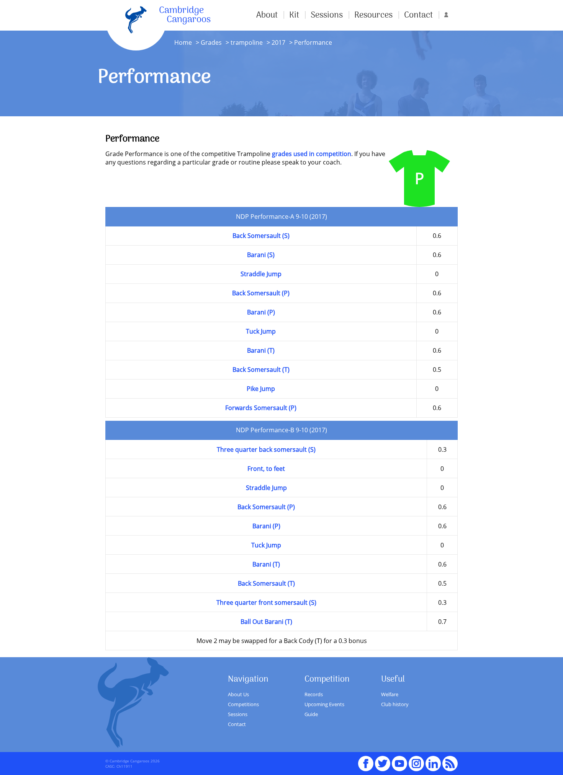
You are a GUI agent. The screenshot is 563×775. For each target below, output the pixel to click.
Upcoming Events (324, 704)
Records (313, 694)
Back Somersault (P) (261, 293)
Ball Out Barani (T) (266, 621)
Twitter (382, 760)
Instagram (416, 760)
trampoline (247, 42)
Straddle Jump (261, 274)
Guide (311, 714)
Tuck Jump (261, 331)
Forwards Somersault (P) (260, 408)
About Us (238, 694)
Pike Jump (261, 388)
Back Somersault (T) (261, 369)
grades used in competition (311, 154)
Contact (418, 15)
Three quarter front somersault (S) (266, 602)
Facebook (365, 760)
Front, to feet (266, 468)
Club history (395, 704)
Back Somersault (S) (261, 235)
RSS (450, 760)
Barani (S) (261, 255)
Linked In (433, 763)
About (267, 15)
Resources (373, 15)
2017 (277, 42)
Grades (211, 42)
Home (183, 42)
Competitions (243, 704)
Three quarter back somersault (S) (266, 449)
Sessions (327, 15)
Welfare (389, 694)
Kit (294, 15)
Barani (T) (261, 350)
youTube (399, 760)
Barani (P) (261, 312)
